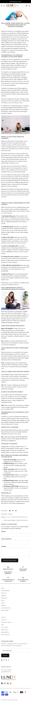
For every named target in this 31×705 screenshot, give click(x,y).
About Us (3, 617)
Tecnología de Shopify (12, 700)
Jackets (3, 603)
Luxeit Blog (13, 517)
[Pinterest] (6, 660)
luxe (6, 517)
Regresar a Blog (15, 520)
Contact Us (4, 620)
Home (2, 588)
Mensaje (3, 546)
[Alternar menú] (1, 5)
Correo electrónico (6, 539)
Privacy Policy (4, 627)
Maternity (3, 605)
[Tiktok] (8, 660)
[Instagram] (4, 660)
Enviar (5, 655)
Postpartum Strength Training (21, 517)
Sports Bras (4, 598)
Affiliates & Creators (6, 622)
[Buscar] (5, 5)
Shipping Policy (5, 632)
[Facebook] (1, 660)
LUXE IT (6, 700)
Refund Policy (4, 629)
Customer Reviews (5, 608)
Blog (2, 625)
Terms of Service (5, 634)
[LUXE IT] (12, 6)
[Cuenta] (26, 5)
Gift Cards (3, 593)
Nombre (3, 531)
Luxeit (9, 517)
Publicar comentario (9, 560)
